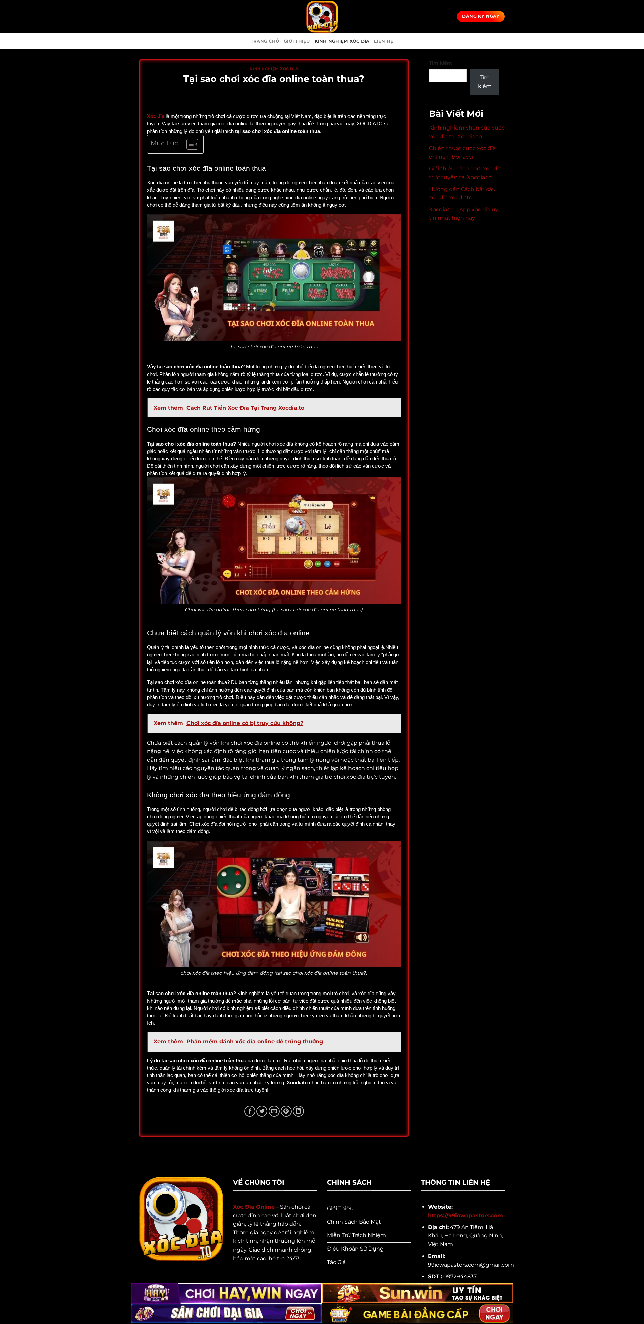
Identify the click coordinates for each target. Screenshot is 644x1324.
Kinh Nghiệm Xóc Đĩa (342, 41)
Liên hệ (383, 41)
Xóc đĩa (155, 116)
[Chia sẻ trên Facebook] (249, 1111)
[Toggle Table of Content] (189, 144)
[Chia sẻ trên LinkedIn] (298, 1111)
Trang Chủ (265, 41)
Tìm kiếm (440, 63)
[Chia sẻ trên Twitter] (261, 1111)
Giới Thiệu (297, 41)
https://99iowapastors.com (465, 1215)
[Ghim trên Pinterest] (286, 1111)
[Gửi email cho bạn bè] (274, 1111)
